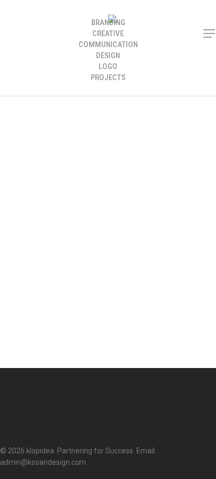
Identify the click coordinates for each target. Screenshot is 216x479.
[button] (209, 33)
